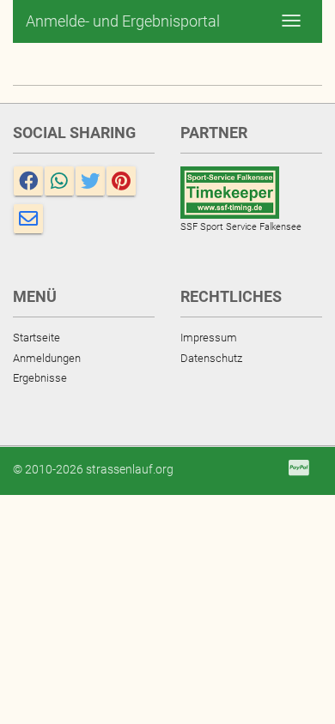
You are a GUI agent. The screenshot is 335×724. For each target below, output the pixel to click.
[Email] (28, 218)
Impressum (208, 337)
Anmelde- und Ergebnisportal (123, 21)
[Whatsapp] (59, 181)
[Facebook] (28, 181)
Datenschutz (211, 358)
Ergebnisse (40, 377)
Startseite (36, 337)
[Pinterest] (121, 181)
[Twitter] (90, 181)
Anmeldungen (47, 358)
